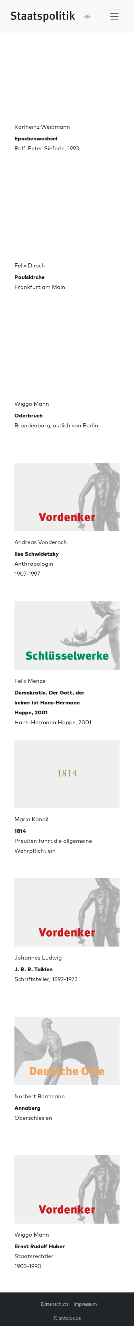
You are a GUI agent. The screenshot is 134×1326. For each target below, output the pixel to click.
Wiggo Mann (31, 403)
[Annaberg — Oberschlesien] (67, 1048)
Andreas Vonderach (40, 542)
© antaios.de (67, 1318)
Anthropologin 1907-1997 (36, 563)
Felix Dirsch (29, 265)
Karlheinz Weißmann (42, 126)
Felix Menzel (30, 680)
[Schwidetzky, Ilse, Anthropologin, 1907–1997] (67, 494)
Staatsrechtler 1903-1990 (39, 1256)
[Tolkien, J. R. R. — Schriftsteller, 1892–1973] (67, 910)
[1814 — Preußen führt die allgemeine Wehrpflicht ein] (67, 771)
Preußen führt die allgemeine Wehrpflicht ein (53, 840)
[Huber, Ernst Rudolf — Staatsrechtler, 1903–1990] (67, 1187)
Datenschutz (55, 1304)
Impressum (85, 1304)
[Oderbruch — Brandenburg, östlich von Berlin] (67, 356)
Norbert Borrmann (39, 1096)
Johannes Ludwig (38, 957)
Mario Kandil (31, 819)
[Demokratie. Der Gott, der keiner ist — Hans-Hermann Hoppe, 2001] (67, 633)
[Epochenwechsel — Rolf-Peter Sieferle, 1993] (67, 79)
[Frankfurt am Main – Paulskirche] (67, 217)
